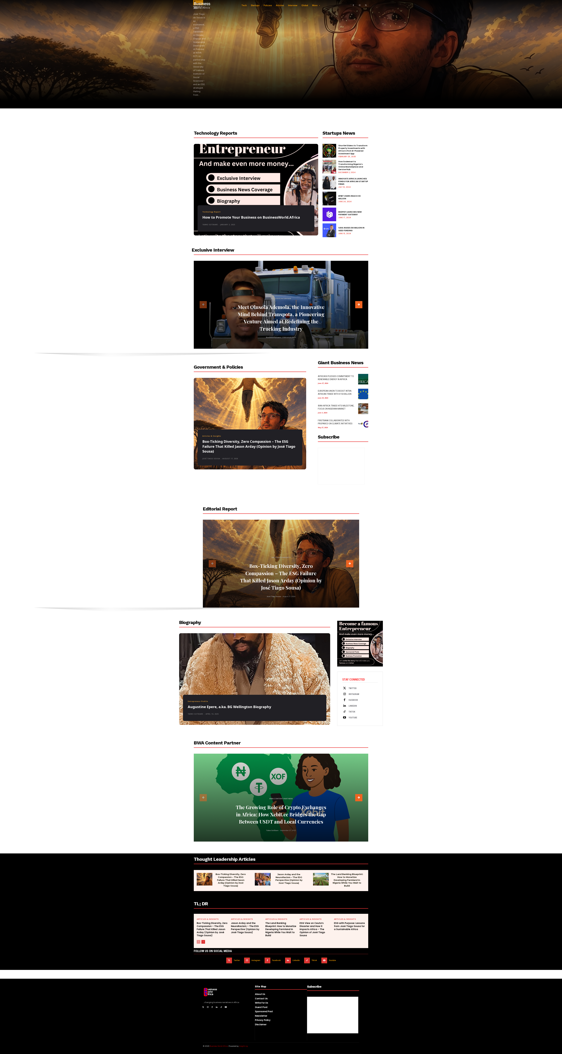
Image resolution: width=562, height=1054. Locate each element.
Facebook (353, 700)
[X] (365, 5)
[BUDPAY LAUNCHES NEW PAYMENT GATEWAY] (329, 214)
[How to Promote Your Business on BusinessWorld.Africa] (256, 189)
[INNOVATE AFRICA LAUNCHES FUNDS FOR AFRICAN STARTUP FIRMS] (329, 182)
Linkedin (353, 706)
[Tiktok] (344, 712)
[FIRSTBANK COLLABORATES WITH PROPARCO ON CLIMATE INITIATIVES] (363, 423)
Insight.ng (243, 1046)
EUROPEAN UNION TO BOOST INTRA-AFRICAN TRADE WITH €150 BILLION (335, 392)
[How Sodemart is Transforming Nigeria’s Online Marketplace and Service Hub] (329, 167)
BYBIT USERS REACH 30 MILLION (349, 197)
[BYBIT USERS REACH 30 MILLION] (329, 198)
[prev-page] (203, 304)
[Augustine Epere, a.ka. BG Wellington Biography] (254, 679)
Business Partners (273, 337)
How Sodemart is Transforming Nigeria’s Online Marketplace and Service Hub (350, 165)
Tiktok (352, 712)
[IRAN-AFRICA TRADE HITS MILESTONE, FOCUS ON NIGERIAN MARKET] (363, 408)
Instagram (354, 694)
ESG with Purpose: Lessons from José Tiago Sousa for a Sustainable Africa (349, 926)
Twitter (353, 688)
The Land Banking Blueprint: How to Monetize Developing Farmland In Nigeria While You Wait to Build (347, 880)
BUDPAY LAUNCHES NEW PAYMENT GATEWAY (350, 213)
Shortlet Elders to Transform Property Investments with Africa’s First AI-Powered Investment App (352, 149)
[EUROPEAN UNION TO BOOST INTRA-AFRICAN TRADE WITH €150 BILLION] (363, 394)
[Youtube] (344, 718)
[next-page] (358, 304)
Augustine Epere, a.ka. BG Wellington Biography (229, 706)
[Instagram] (359, 5)
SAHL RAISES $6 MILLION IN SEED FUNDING (351, 229)
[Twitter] (344, 688)
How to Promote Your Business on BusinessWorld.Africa (251, 217)
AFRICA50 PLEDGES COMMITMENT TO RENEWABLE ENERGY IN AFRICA (336, 378)
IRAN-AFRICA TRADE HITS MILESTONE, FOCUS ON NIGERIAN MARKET (336, 407)
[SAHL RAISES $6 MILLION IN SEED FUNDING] (329, 230)
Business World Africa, (219, 1046)
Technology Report (211, 212)
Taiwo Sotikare (210, 224)
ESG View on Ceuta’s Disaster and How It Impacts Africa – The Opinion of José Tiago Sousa (312, 929)
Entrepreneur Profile (198, 701)
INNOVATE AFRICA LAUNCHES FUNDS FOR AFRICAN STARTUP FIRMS (353, 181)
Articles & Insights (211, 436)
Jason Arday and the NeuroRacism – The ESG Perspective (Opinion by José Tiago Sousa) (288, 878)
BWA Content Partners (281, 798)
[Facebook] (353, 5)
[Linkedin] (344, 706)
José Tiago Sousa (211, 458)
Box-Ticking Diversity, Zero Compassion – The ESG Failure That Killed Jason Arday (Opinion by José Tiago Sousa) (248, 446)
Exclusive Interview (281, 298)
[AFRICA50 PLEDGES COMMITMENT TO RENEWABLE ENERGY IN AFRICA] (363, 379)
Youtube (353, 717)
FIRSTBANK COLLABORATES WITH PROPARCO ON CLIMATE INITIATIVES (335, 422)
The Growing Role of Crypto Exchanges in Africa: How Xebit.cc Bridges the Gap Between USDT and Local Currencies (281, 814)
